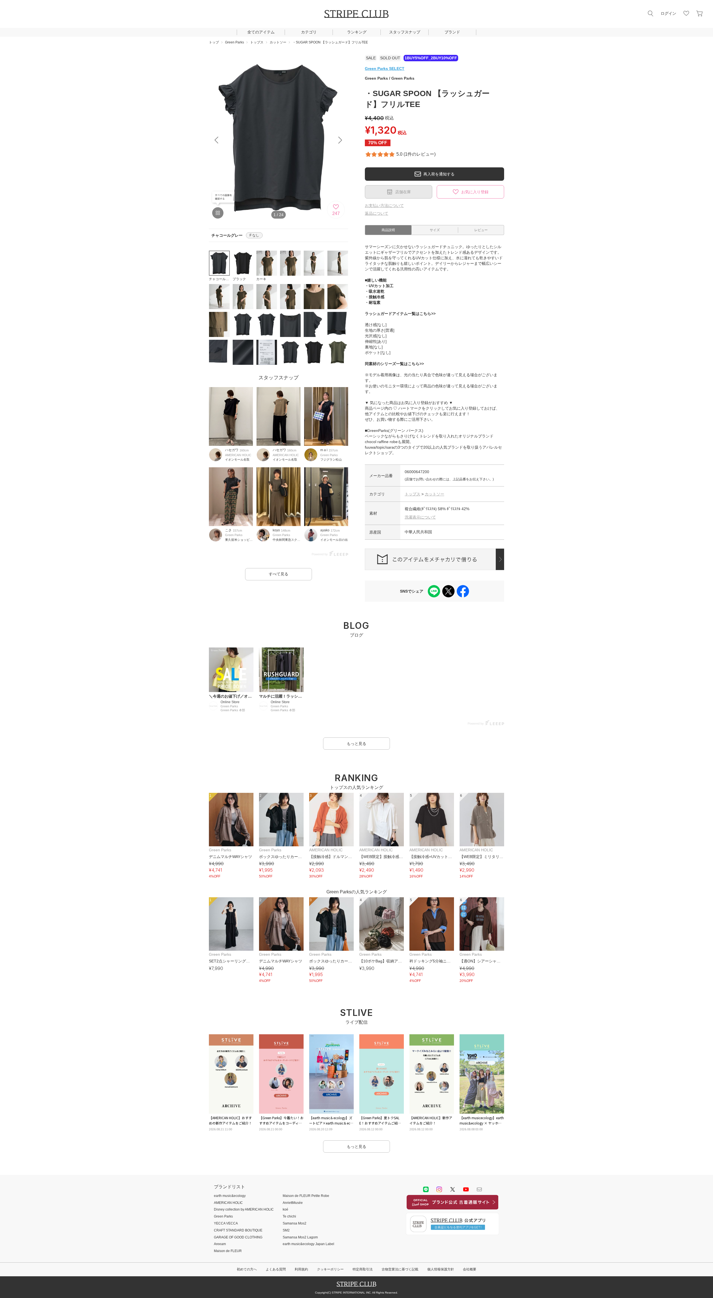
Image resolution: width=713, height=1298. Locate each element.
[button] (340, 140)
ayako (324, 530)
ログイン (668, 13)
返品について (376, 213)
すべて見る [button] (278, 574)
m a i (324, 450)
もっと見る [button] (356, 743)
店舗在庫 (403, 192)
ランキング (357, 32)
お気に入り (686, 13)
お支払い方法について (384, 205)
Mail (479, 1189)
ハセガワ (231, 450)
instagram (439, 1189)
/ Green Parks (389, 78)
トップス (412, 494)
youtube (466, 1189)
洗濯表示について (420, 517)
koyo (276, 530)
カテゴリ (309, 32)
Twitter (452, 1189)
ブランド (452, 32)
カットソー (434, 494)
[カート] (699, 13)
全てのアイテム (261, 32)
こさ (228, 530)
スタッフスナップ (404, 32)
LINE (425, 1189)
